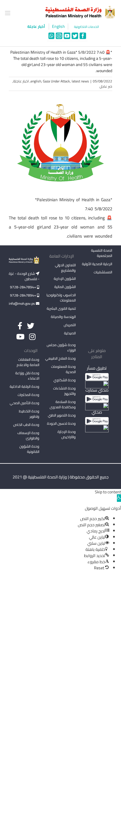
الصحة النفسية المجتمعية (101, 253)
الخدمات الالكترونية (86, 27)
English (58, 26)
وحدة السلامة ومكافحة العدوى (63, 404)
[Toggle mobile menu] (8, 13)
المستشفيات (103, 272)
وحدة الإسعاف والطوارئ (28, 435)
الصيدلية (70, 333)
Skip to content (108, 492)
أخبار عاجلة (36, 26)
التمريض (70, 324)
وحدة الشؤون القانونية (29, 449)
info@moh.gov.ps (22, 303)
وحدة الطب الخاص (26, 424)
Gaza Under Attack (56, 81)
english (36, 81)
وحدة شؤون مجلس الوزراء (61, 347)
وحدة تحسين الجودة (61, 423)
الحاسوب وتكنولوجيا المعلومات (61, 298)
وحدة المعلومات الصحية (63, 369)
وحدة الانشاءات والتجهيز (64, 391)
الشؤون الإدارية (65, 278)
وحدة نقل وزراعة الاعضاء (27, 376)
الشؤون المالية (65, 286)
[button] (119, 498)
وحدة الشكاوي (64, 380)
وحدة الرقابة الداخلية (24, 386)
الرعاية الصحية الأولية (97, 263)
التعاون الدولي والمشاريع (65, 268)
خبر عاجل (106, 86)
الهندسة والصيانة (63, 316)
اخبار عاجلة (21, 81)
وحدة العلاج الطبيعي (60, 358)
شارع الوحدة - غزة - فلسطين (24, 276)
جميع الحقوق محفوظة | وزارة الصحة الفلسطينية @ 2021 (61, 477)
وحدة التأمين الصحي (24, 402)
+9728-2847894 (23, 287)
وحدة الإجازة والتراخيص (67, 434)
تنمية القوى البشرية (61, 308)
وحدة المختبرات (28, 394)
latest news (80, 81)
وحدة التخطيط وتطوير (29, 414)
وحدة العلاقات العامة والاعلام (28, 362)
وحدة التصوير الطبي (62, 415)
